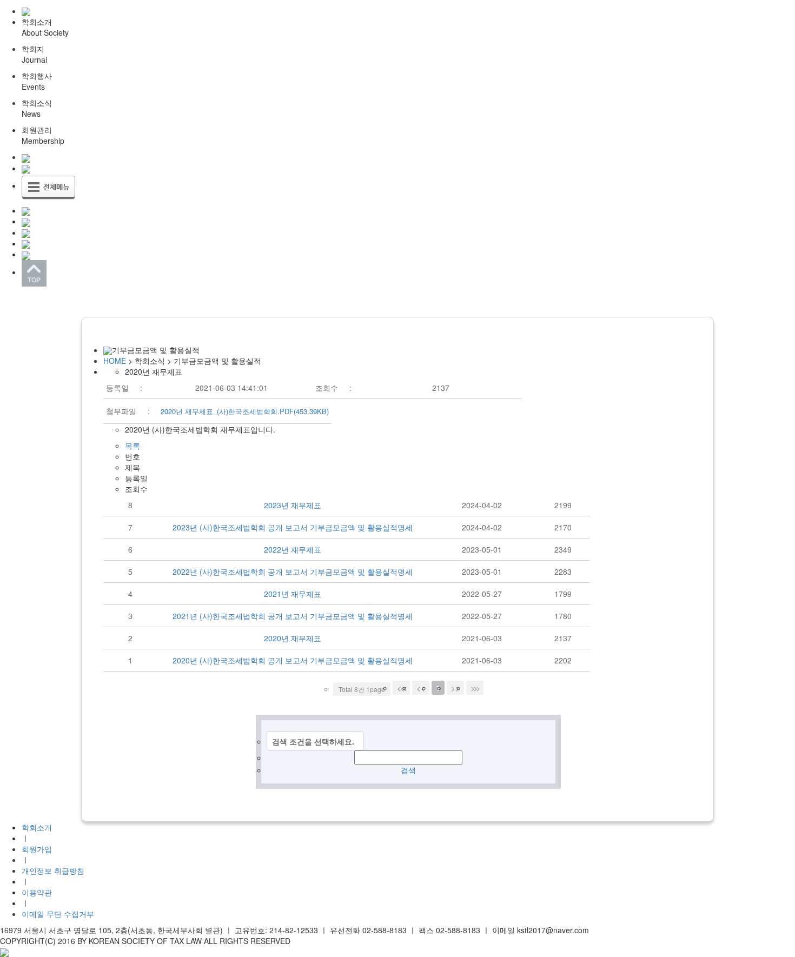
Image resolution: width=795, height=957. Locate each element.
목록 (132, 445)
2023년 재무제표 (292, 505)
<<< (401, 687)
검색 (408, 770)
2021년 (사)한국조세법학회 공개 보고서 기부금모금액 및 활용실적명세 (293, 615)
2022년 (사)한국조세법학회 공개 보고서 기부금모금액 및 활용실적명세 (293, 571)
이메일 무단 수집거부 (58, 913)
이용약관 (37, 892)
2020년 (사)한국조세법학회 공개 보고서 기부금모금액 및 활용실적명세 (293, 660)
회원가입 (37, 848)
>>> (475, 687)
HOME (114, 360)
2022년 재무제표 (292, 549)
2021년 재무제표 (292, 593)
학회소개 (37, 827)
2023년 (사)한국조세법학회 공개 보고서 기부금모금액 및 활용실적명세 (293, 527)
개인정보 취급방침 (53, 870)
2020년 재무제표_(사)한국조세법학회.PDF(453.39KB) (245, 411)
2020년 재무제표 (292, 638)
